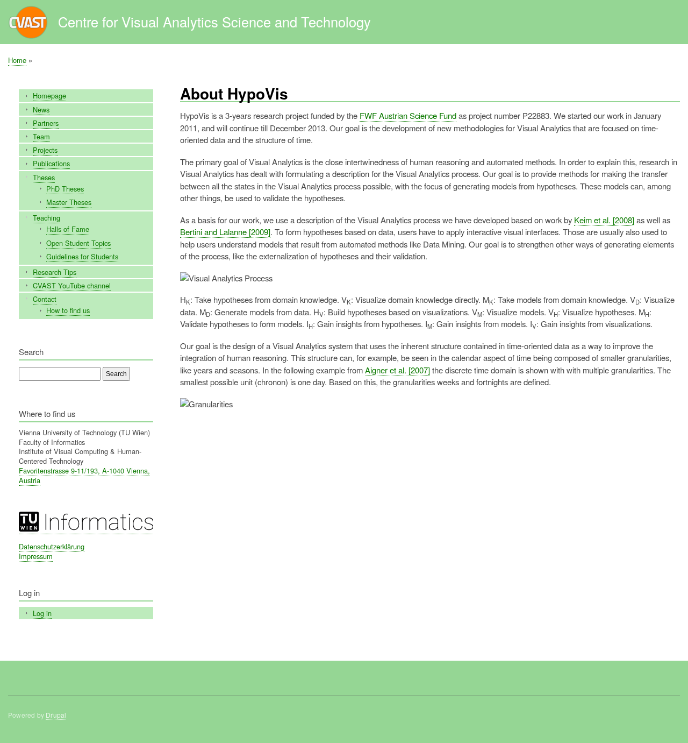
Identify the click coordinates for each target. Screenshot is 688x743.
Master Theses (68, 202)
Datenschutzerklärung (51, 546)
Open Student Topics (78, 243)
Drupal (56, 714)
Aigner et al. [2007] (397, 370)
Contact (44, 299)
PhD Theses (65, 188)
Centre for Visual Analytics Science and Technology (214, 21)
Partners (46, 123)
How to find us (68, 310)
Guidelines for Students (82, 256)
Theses (44, 177)
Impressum (36, 556)
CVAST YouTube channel (72, 285)
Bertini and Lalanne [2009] (225, 231)
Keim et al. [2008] (604, 219)
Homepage (49, 95)
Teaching (46, 218)
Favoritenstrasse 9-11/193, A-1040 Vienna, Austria (84, 475)
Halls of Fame (67, 229)
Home (17, 60)
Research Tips (54, 272)
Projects (45, 150)
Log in (42, 613)
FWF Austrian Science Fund (408, 115)
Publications (51, 163)
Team (41, 136)
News (41, 109)
